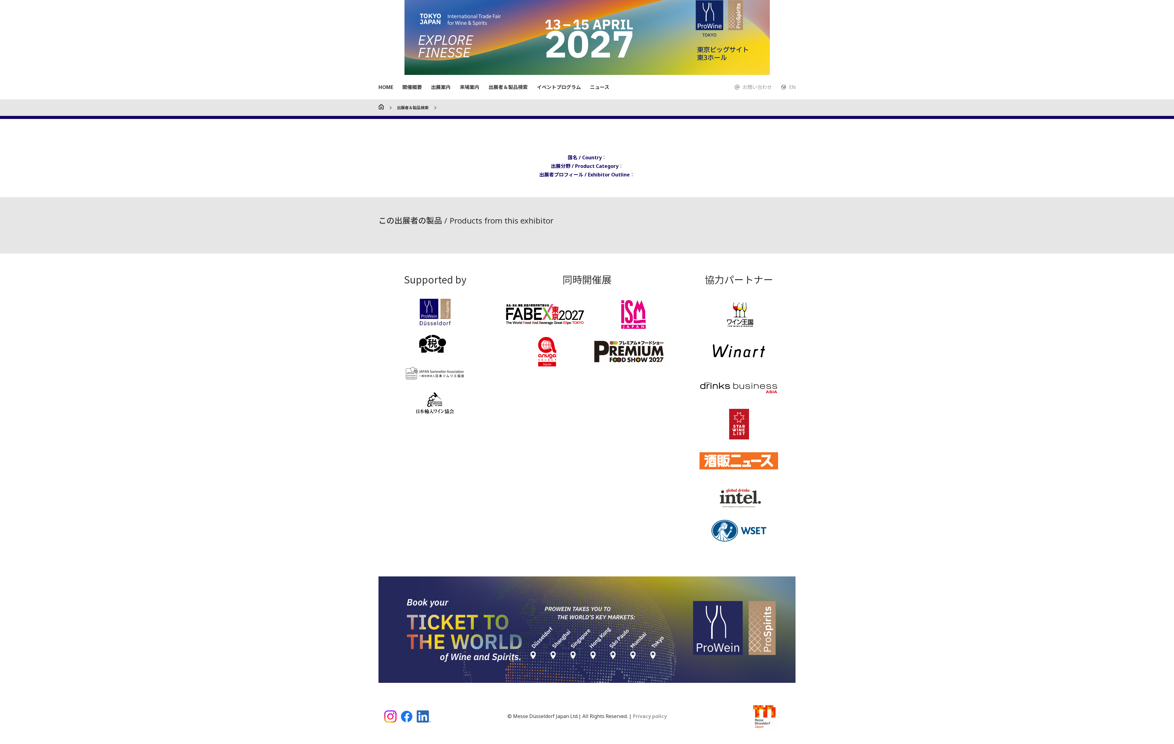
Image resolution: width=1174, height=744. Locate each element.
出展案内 (441, 87)
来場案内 (469, 87)
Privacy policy (649, 716)
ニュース (599, 87)
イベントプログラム (559, 87)
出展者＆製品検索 (508, 87)
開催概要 (412, 87)
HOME (385, 87)
